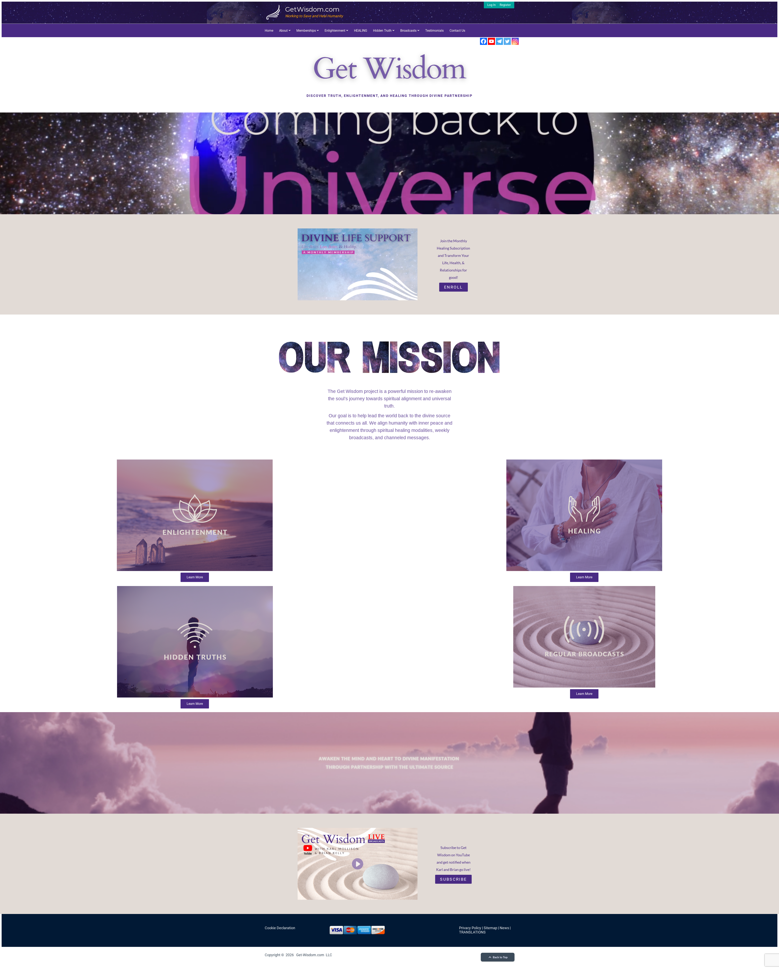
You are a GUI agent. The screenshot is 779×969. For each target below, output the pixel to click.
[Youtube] (491, 41)
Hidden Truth (382, 30)
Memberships (306, 30)
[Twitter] (507, 41)
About (283, 30)
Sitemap (490, 928)
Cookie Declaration (280, 928)
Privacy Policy (470, 928)
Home (269, 30)
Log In (491, 5)
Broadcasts (408, 30)
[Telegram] (499, 41)
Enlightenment (335, 30)
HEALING (360, 30)
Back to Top (500, 957)
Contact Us (457, 30)
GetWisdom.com (312, 9)
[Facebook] (483, 41)
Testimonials (434, 30)
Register (505, 5)
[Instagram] (515, 41)
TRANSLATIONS (472, 932)
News (504, 928)
